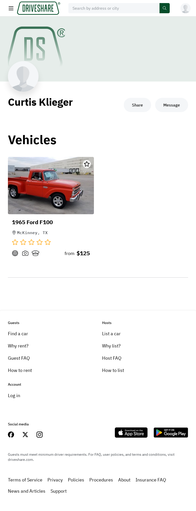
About (124, 480)
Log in (14, 395)
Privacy (55, 480)
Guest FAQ (19, 358)
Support (59, 491)
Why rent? (18, 346)
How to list (113, 370)
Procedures (101, 480)
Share (137, 104)
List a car (111, 334)
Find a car (18, 334)
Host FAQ (111, 358)
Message (171, 104)
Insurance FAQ (151, 480)
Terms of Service (25, 480)
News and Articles (26, 491)
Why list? (111, 346)
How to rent (20, 370)
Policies (76, 480)
